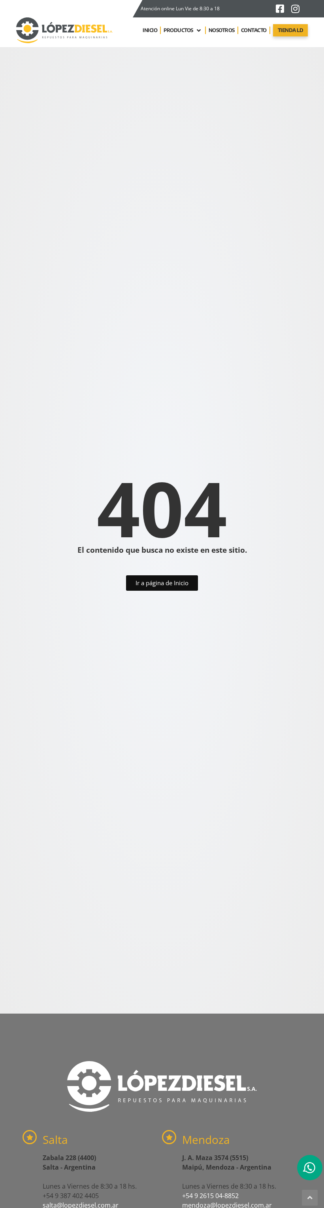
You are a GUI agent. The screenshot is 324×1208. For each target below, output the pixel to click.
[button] (183, 30)
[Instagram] (295, 8)
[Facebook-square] (279, 8)
